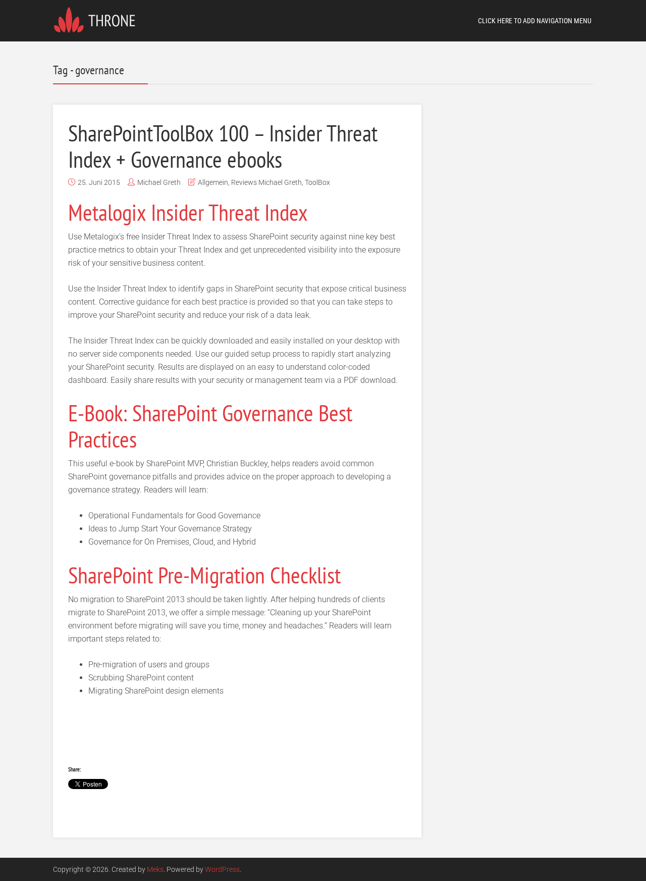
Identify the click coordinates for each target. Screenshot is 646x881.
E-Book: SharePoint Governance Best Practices (210, 426)
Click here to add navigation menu (534, 21)
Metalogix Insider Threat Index (188, 212)
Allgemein (213, 182)
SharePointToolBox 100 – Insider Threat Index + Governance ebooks (223, 146)
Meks (155, 869)
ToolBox (317, 182)
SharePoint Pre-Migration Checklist (204, 575)
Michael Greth (159, 182)
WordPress (222, 869)
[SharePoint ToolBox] (97, 19)
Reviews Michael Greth (266, 182)
